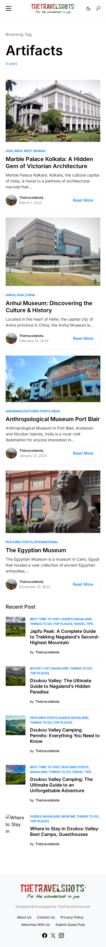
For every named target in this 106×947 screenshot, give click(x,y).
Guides (67, 619)
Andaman (14, 411)
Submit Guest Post (70, 924)
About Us (24, 917)
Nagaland (83, 619)
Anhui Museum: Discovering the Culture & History (49, 307)
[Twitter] (53, 935)
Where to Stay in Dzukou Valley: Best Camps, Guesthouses (64, 831)
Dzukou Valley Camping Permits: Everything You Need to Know (65, 735)
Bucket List (40, 668)
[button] (8, 8)
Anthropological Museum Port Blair (53, 419)
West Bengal (35, 151)
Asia (9, 151)
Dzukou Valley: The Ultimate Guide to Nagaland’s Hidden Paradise (60, 686)
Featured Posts (36, 411)
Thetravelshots (31, 197)
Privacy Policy (72, 917)
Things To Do (41, 624)
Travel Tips (83, 624)
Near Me (68, 816)
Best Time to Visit (45, 619)
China (30, 295)
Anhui (11, 295)
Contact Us (46, 917)
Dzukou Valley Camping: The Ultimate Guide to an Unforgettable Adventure (61, 784)
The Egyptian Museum (36, 550)
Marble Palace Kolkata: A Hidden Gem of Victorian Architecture (49, 162)
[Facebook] (44, 935)
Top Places (62, 624)
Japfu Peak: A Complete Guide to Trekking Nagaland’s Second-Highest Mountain (64, 636)
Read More (83, 200)
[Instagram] (61, 935)
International (46, 542)
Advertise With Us (35, 924)
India (18, 151)
